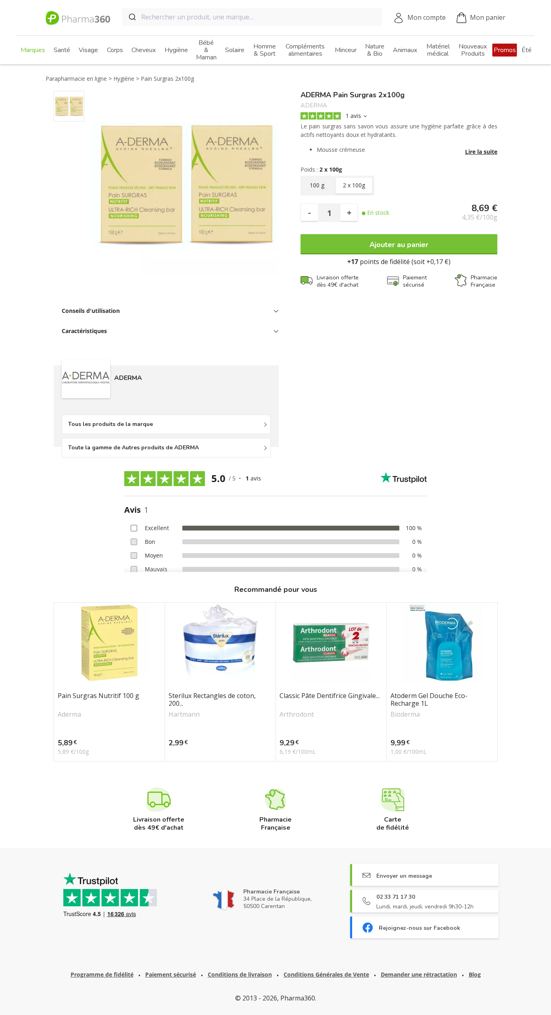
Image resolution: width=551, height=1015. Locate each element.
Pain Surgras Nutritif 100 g (98, 696)
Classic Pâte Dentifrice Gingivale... (330, 696)
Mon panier (487, 17)
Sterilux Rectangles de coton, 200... (212, 699)
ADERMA (314, 105)
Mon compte (426, 17)
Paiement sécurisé (170, 974)
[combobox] (252, 17)
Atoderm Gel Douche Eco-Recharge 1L (429, 699)
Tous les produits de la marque (110, 424)
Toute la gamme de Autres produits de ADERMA (133, 447)
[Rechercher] (131, 17)
